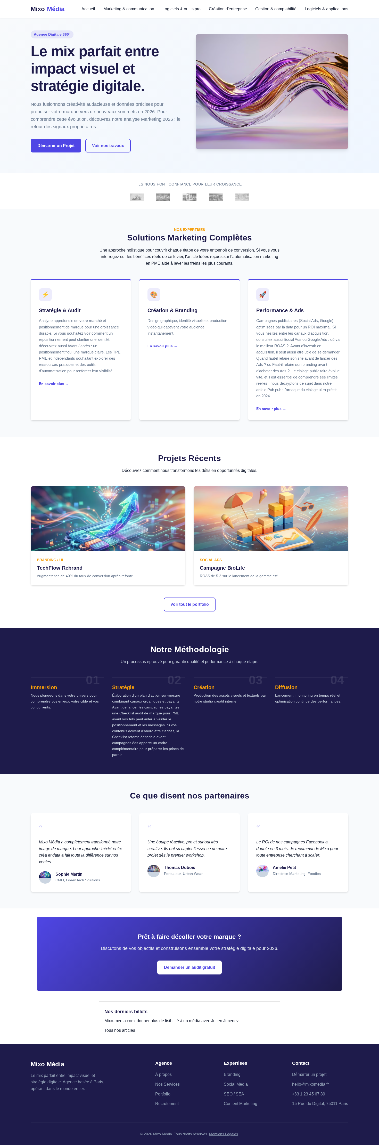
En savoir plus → (54, 384)
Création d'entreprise (228, 9)
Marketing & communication (128, 9)
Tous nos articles (119, 1030)
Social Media (236, 1084)
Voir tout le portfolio (189, 604)
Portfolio (162, 1094)
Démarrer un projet (309, 1074)
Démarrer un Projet (56, 145)
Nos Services (167, 1084)
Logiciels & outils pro (181, 9)
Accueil (88, 9)
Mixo (47, 8)
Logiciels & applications (326, 9)
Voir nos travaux (108, 145)
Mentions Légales (223, 1134)
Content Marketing (240, 1103)
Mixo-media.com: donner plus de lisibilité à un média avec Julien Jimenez (171, 1021)
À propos (163, 1074)
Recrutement (167, 1103)
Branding (232, 1074)
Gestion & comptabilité (275, 9)
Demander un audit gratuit (189, 967)
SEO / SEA (234, 1094)
